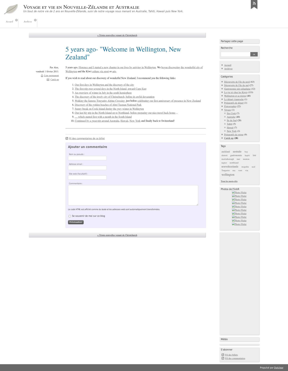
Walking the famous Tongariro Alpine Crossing (100, 101)
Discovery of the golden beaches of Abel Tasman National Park (108, 105)
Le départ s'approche (234, 99)
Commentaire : (76, 183)
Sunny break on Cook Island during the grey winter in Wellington (109, 109)
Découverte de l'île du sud (236, 85)
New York (135, 121)
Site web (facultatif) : (78, 174)
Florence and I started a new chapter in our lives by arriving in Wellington (117, 67)
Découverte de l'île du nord (237, 81)
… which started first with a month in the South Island (103, 117)
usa (233, 170)
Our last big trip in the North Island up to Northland (102, 113)
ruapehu (245, 166)
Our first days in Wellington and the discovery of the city (104, 84)
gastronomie (236, 155)
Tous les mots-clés (229, 181)
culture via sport (100, 71)
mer (238, 158)
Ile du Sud (232, 120)
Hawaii (124, 121)
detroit (225, 155)
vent (240, 170)
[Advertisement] (234, 283)
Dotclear (278, 367)
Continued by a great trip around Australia (97, 121)
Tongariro (226, 170)
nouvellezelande (230, 166)
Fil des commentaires (235, 358)
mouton (246, 159)
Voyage (227, 109)
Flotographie (230, 106)
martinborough (228, 159)
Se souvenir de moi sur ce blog (88, 216)
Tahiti (229, 123)
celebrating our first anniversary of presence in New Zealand (169, 101)
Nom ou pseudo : (77, 154)
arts (114, 71)
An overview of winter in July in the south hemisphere (103, 93)
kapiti (247, 155)
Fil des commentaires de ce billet (87, 138)
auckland (226, 151)
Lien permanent (51, 75)
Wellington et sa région (235, 95)
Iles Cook (231, 113)
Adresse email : (76, 164)
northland (234, 162)
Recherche (226, 47)
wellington (228, 174)
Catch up (54, 79)
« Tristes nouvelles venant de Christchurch (117, 35)
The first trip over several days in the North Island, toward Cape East (110, 88)
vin (246, 170)
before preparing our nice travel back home (152, 113)
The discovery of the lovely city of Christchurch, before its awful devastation (114, 97)
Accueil (227, 65)
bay (246, 151)
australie (237, 151)
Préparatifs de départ (234, 102)
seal (253, 166)
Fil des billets (231, 354)
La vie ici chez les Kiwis (235, 92)
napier (224, 162)
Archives (228, 68)
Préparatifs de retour (234, 134)
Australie (231, 116)
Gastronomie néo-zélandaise (237, 88)
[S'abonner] (254, 9)
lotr (254, 155)
